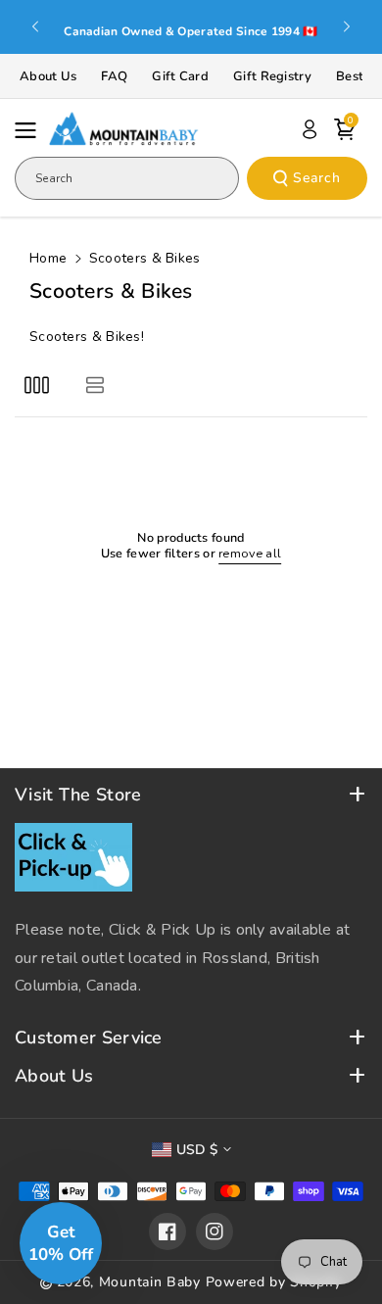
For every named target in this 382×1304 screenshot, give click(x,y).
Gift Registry (272, 76)
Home (48, 258)
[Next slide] (346, 26)
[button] (31, 130)
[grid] (37, 384)
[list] (94, 384)
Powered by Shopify (274, 1282)
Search (317, 178)
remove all (249, 553)
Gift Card (180, 76)
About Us (48, 76)
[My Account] (309, 129)
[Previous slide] (35, 26)
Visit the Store (78, 795)
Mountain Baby (150, 1282)
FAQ (114, 76)
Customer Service (89, 1038)
